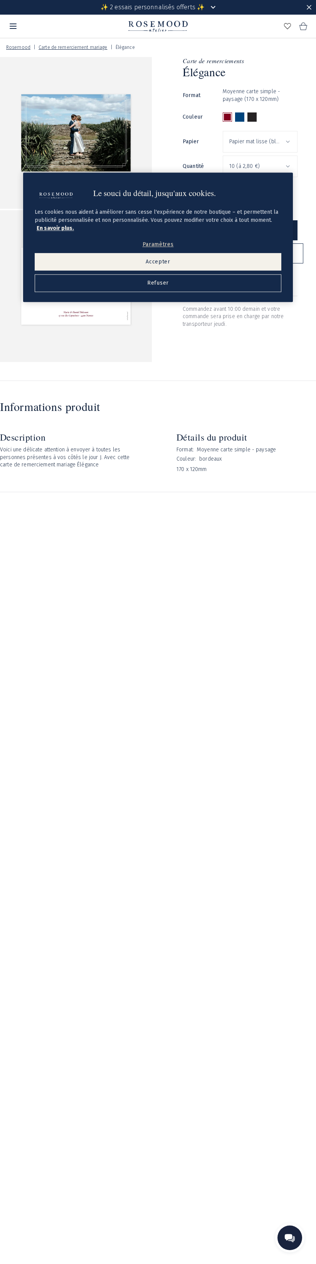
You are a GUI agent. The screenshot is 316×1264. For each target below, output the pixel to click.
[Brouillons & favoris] (287, 26)
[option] (227, 117)
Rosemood (18, 47)
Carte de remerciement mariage (73, 47)
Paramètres (158, 244)
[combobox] (260, 142)
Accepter (158, 261)
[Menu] (13, 26)
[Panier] (303, 26)
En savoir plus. (55, 228)
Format (191, 95)
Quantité (193, 166)
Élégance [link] (125, 47)
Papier (191, 141)
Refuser (158, 283)
